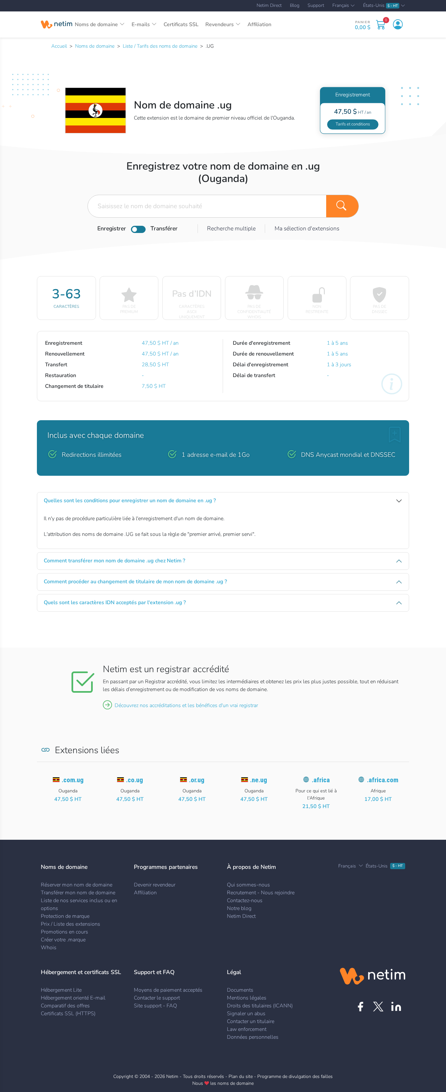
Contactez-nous (245, 900)
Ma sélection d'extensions (307, 228)
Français (340, 5)
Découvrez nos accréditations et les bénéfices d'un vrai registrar (186, 705)
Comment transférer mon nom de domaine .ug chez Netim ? (114, 560)
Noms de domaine (95, 46)
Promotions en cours (64, 931)
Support (316, 5)
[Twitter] (378, 1006)
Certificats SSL (181, 24)
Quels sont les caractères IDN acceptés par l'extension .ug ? (115, 602)
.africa (321, 780)
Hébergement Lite (61, 990)
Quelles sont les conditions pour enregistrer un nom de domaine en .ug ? (130, 500)
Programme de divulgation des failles (295, 1076)
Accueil (59, 46)
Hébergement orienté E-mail (73, 997)
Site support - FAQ (155, 1005)
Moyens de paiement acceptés (168, 990)
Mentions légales (246, 997)
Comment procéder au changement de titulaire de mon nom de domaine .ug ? (135, 581)
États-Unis (380, 5)
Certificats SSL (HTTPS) (68, 1013)
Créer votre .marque (63, 939)
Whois (48, 947)
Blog (294, 5)
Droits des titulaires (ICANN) (260, 1005)
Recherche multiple (231, 228)
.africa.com (382, 780)
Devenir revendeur (154, 884)
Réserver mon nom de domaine (76, 884)
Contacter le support (157, 997)
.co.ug (134, 780)
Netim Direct (269, 5)
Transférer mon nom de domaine (78, 892)
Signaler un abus (246, 1013)
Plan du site (241, 1076)
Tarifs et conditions (353, 124)
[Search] (342, 206)
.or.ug (196, 780)
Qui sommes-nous (248, 884)
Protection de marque (65, 916)
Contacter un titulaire (250, 1021)
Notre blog (239, 908)
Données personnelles (253, 1037)
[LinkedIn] (396, 1006)
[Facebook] (360, 1006)
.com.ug (73, 780)
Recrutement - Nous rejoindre (261, 892)
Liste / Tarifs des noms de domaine (160, 46)
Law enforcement (246, 1029)
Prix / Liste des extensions (70, 924)
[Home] (56, 24)
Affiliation (259, 24)
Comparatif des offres (65, 1005)
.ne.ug (258, 780)
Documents (240, 990)
